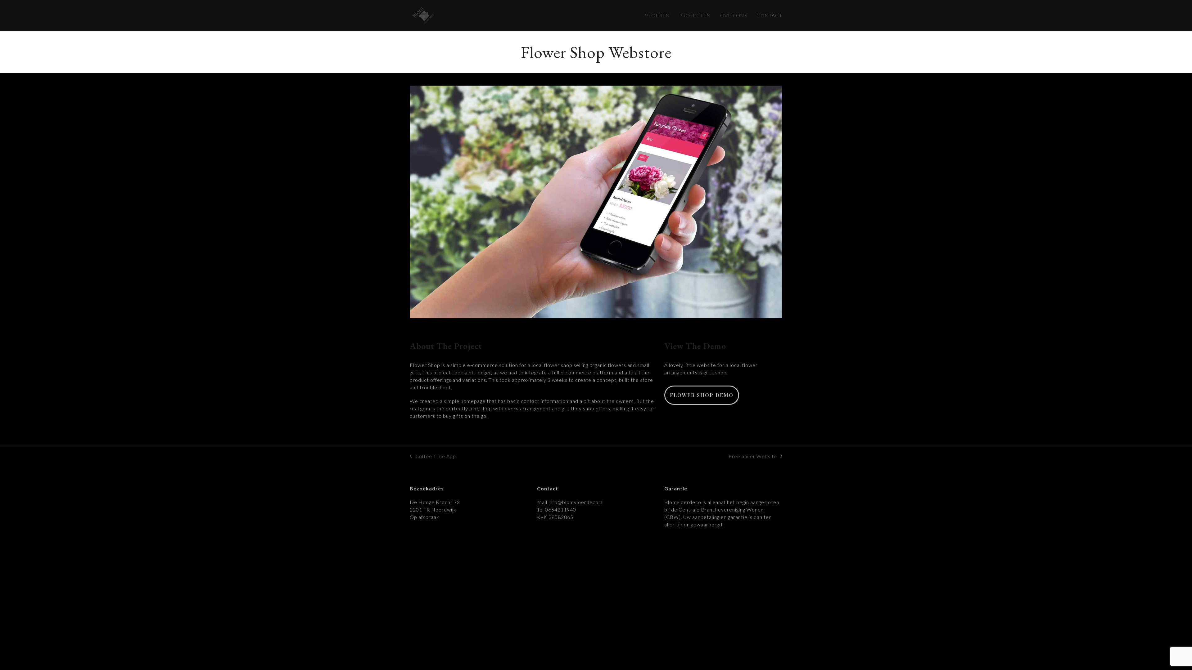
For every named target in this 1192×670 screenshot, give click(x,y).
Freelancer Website (753, 456)
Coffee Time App (433, 456)
